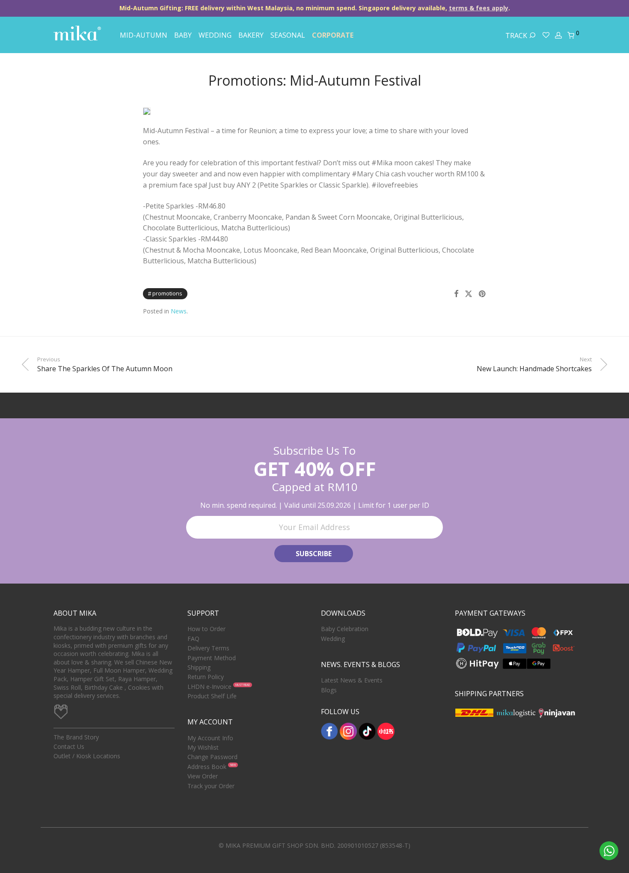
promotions (167, 293)
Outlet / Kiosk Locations (86, 756)
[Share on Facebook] (456, 294)
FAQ (193, 639)
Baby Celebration (344, 629)
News (179, 311)
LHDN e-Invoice (209, 686)
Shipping (199, 667)
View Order (202, 776)
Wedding (215, 35)
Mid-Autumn (143, 35)
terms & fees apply (478, 8)
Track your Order (210, 786)
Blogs (329, 690)
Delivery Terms (208, 648)
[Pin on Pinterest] (483, 294)
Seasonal (287, 35)
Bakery (251, 35)
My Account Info (210, 738)
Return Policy (205, 677)
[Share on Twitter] (468, 294)
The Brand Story (76, 737)
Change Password (212, 757)
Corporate (332, 35)
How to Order (206, 629)
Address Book (206, 767)
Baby (183, 35)
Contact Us (68, 746)
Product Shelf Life (212, 696)
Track (517, 35)
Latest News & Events (352, 680)
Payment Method (211, 658)
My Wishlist (203, 747)
